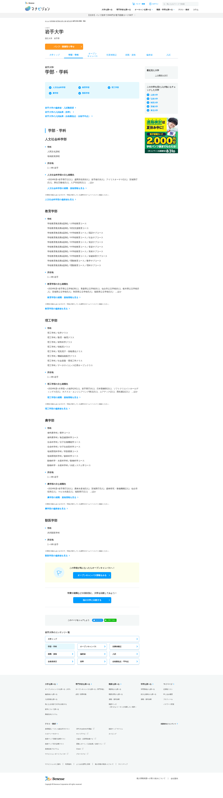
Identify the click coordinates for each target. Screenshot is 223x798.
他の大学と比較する (92, 600)
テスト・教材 (183, 10)
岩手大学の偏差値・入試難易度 (59, 108)
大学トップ (52, 639)
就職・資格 (52, 654)
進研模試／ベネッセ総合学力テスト (57, 729)
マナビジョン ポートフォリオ (55, 754)
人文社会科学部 (59, 87)
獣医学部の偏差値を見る (56, 556)
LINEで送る (111, 620)
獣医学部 (85, 93)
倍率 (82, 661)
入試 (114, 654)
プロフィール (168, 699)
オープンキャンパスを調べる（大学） (58, 689)
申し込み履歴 (168, 694)
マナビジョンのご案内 (53, 764)
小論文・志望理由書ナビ (84, 739)
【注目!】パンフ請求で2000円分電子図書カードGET (110, 15)
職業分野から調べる (116, 694)
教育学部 (85, 87)
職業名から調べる (115, 689)
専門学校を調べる (123, 10)
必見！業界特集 (81, 694)
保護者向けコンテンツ (168, 724)
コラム (195, 10)
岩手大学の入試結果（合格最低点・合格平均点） (67, 116)
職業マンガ (123, 705)
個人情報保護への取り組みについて (151, 778)
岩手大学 (69, 21)
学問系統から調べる (148, 689)
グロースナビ (81, 754)
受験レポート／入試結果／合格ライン (89, 744)
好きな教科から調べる (148, 694)
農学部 (55, 93)
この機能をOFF (161, 75)
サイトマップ (123, 764)
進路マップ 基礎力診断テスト (55, 739)
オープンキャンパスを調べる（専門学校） (90, 689)
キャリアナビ (81, 734)
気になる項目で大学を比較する (56, 704)
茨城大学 (154, 106)
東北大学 (154, 110)
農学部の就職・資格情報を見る (61, 497)
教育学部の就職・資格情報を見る (62, 297)
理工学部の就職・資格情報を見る (62, 397)
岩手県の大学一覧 (61, 21)
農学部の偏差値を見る (55, 509)
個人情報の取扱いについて (104, 764)
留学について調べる (52, 709)
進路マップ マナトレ (116, 729)
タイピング (112, 734)
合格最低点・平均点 (120, 661)
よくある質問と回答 (83, 764)
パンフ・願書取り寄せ (64, 46)
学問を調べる (146, 684)
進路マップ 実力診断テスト (54, 744)
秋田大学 (154, 102)
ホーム (47, 21)
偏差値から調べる (51, 694)
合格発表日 (52, 661)
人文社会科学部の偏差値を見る (59, 199)
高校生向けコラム (51, 714)
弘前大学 (154, 99)
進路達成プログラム (52, 749)
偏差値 (83, 654)
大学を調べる (107, 10)
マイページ (167, 684)
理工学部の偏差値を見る (56, 409)
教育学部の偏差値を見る (56, 309)
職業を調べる (114, 684)
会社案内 (174, 778)
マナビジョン (37, 8)
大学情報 (52, 21)
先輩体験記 (116, 646)
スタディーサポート (52, 734)
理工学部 (115, 87)
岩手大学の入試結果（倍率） (58, 112)
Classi (78, 749)
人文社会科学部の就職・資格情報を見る (66, 188)
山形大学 (154, 95)
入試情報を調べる (51, 699)
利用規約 (68, 764)
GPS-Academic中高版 (84, 729)
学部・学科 (52, 646)
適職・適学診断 (114, 699)
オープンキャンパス (88, 646)
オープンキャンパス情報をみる (92, 575)
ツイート (99, 620)
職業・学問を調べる (165, 10)
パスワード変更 (168, 704)
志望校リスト (168, 689)
